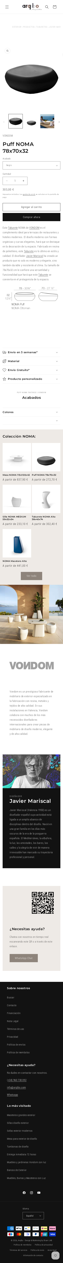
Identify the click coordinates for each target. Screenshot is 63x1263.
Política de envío (37, 1250)
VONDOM (34, 227)
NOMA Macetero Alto (15, 561)
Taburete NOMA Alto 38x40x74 (44, 518)
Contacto (12, 1005)
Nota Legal (13, 1021)
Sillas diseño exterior (18, 1123)
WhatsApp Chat (24, 958)
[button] (7, 7)
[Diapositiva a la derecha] (59, 122)
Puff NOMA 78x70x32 (44, 475)
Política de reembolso (18, 1052)
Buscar (10, 997)
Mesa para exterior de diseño (22, 1138)
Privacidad (12, 1036)
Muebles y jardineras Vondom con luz (26, 1162)
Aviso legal (52, 1250)
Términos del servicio (18, 1250)
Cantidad (7, 174)
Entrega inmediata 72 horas (21, 1154)
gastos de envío (29, 194)
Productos (28, 27)
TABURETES (41, 27)
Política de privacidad (43, 1245)
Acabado (7, 158)
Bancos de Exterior (17, 1170)
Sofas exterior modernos (20, 1130)
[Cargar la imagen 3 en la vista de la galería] (47, 121)
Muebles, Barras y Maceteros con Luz (26, 1178)
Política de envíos (16, 1044)
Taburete (13, 227)
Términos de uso (15, 1029)
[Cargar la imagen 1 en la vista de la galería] (16, 121)
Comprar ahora (31, 217)
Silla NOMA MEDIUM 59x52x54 (14, 518)
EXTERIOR (17, 27)
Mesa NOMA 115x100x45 (16, 475)
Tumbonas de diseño (18, 1146)
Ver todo (31, 575)
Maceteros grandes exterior (21, 1115)
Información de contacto (33, 1255)
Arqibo (20, 1240)
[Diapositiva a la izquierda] (4, 122)
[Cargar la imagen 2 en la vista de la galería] (31, 121)
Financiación (13, 1013)
